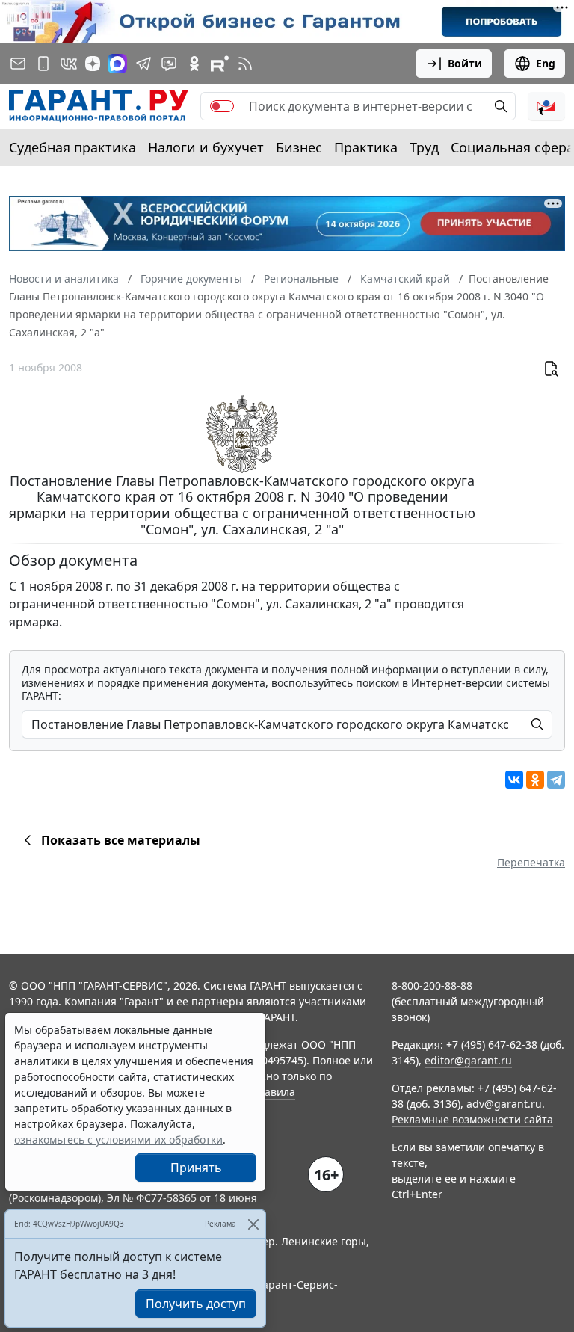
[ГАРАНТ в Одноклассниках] (194, 64)
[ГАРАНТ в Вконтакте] (69, 64)
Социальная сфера (512, 147)
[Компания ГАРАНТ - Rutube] (220, 64)
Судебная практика (72, 147)
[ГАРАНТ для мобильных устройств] (43, 64)
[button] (546, 106)
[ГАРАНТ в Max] (117, 63)
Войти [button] (465, 63)
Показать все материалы (120, 840)
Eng (545, 63)
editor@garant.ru (468, 1060)
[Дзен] (92, 63)
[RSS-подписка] (245, 64)
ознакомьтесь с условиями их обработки (118, 1139)
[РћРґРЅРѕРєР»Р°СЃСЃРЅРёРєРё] (535, 780)
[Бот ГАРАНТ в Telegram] (169, 64)
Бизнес (299, 147)
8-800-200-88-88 (432, 985)
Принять (196, 1167)
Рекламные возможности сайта (472, 1119)
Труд (424, 147)
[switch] (222, 106)
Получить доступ (196, 1303)
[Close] (253, 1224)
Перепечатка (531, 862)
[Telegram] (556, 780)
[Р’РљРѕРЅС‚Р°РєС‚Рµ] (514, 780)
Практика (366, 147)
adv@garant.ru (504, 1104)
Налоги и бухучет (206, 147)
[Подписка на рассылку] (18, 64)
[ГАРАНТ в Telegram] (143, 64)
